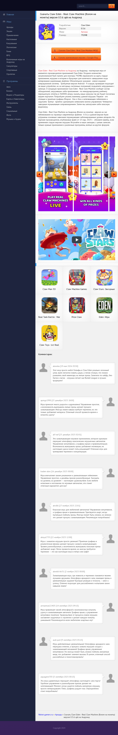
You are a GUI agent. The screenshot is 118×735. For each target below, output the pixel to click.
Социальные (11, 111)
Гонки (8, 51)
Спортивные (11, 70)
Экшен (9, 31)
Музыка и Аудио (13, 119)
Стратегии (10, 74)
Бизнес (9, 91)
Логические (11, 47)
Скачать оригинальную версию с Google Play (78, 57)
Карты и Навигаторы (15, 99)
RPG (8, 55)
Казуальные (11, 43)
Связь (8, 107)
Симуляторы (11, 66)
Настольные (11, 39)
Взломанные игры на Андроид (15, 60)
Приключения (12, 35)
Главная (10, 14)
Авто (8, 87)
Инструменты (12, 103)
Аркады (9, 27)
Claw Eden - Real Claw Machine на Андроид (57, 70)
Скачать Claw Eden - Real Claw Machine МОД (78, 50)
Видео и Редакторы (15, 95)
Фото (8, 115)
